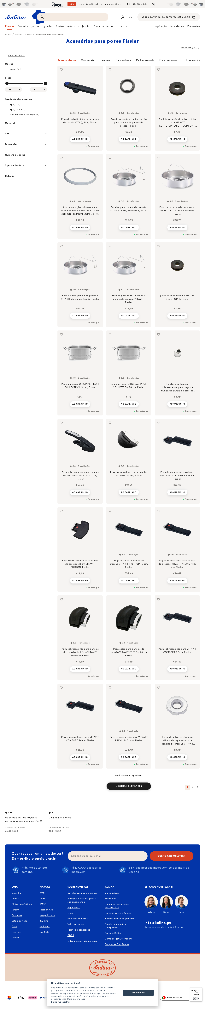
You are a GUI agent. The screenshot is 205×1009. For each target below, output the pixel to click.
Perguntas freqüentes (117, 944)
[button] (128, 60)
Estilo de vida (19, 921)
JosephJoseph (47, 915)
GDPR (70, 935)
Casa (14, 926)
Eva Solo (44, 932)
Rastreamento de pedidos (119, 919)
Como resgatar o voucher (119, 939)
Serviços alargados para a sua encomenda (82, 900)
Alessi (43, 898)
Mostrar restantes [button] (128, 786)
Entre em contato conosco (82, 941)
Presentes (193, 26)
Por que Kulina (113, 933)
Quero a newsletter (171, 856)
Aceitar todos (138, 992)
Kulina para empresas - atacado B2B (118, 906)
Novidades (177, 26)
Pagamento (73, 907)
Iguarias (16, 932)
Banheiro (17, 915)
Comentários (112, 893)
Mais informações (76, 999)
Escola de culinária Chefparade (115, 926)
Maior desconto (168, 60)
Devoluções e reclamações (82, 893)
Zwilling (44, 921)
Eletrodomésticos (22, 904)
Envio (70, 913)
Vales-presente (76, 924)
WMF (42, 893)
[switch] (196, 998)
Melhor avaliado (145, 60)
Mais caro (105, 60)
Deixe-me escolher (60, 1002)
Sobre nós (110, 898)
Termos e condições (78, 930)
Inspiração (160, 26)
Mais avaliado (123, 60)
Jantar (15, 898)
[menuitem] (9, 27)
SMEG (43, 904)
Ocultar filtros (16, 55)
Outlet (15, 938)
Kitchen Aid (46, 910)
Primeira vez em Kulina (118, 913)
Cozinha (16, 893)
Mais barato (88, 60)
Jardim (15, 910)
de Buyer (45, 926)
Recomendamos (66, 60)
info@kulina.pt (157, 923)
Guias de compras (77, 919)
